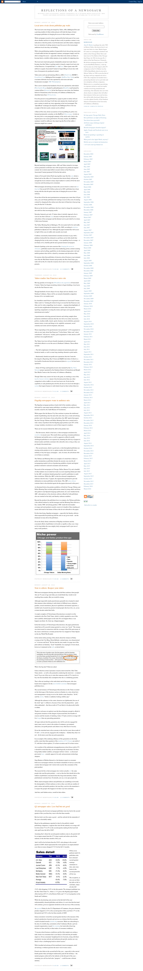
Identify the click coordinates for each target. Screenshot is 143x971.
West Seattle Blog (40, 88)
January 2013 (88, 395)
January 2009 (88, 273)
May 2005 (87, 167)
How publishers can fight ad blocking (95, 118)
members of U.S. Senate (65, 741)
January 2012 (88, 364)
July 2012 (87, 380)
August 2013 (88, 413)
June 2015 (87, 468)
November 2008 (89, 268)
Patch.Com (68, 75)
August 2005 (88, 174)
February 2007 (88, 215)
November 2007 (89, 238)
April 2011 (87, 342)
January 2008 (88, 243)
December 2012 (88, 392)
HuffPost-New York (67, 77)
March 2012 (87, 370)
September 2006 (89, 202)
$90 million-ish (58, 283)
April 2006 (87, 189)
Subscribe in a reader (90, 505)
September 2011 (89, 354)
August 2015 (88, 474)
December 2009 (88, 301)
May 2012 (87, 375)
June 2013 (87, 408)
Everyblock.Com (40, 77)
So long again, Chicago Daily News (94, 115)
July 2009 (87, 288)
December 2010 (88, 332)
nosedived (38, 435)
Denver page (68, 114)
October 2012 (88, 387)
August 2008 (88, 261)
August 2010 (88, 321)
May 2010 (87, 314)
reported (39, 908)
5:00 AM (55, 579)
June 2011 (87, 347)
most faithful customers (60, 684)
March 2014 (87, 430)
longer (39, 718)
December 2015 (88, 484)
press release (72, 481)
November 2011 (89, 359)
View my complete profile (93, 106)
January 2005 (88, 156)
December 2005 (88, 184)
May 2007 (87, 222)
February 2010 (88, 306)
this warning (56, 926)
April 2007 (87, 220)
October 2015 (88, 479)
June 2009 (87, 286)
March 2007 (87, 217)
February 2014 (88, 428)
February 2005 (88, 159)
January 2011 (88, 334)
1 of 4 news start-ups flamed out (93, 145)
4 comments (64, 579)
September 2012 (89, 385)
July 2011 (87, 349)
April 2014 (87, 433)
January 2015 (88, 456)
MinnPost (66, 88)
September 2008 (89, 263)
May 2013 (87, 405)
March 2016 (87, 489)
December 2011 (88, 362)
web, (53, 647)
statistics (75, 227)
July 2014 (87, 441)
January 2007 (88, 212)
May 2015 (87, 466)
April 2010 (87, 311)
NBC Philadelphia (54, 82)
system (37, 386)
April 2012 (87, 372)
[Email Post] (72, 269)
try (40, 733)
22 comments (65, 269)
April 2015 (87, 463)
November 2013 (89, 420)
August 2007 (88, 230)
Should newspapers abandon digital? (95, 127)
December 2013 (88, 423)
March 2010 (87, 309)
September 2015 (89, 476)
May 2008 (87, 253)
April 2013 (87, 403)
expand (69, 361)
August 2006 (88, 200)
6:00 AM (55, 269)
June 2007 (87, 225)
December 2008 (88, 271)
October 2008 (88, 266)
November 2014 (89, 451)
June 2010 (87, 316)
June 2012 (87, 377)
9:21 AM (55, 391)
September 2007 (89, 233)
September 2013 (89, 415)
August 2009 (88, 291)
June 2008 (87, 255)
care (52, 216)
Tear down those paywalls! (92, 120)
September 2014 (89, 446)
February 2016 (88, 486)
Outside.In (47, 90)
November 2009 (89, 299)
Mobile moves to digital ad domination (96, 142)
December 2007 (88, 240)
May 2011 (87, 344)
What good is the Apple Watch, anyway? (96, 139)
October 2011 (88, 357)
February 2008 (88, 245)
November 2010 (89, 329)
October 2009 (88, 296)
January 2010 (88, 304)
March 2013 (87, 400)
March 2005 (87, 161)
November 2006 (89, 207)
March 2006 (87, 187)
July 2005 (87, 172)
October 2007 (88, 235)
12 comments (65, 797)
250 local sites (51, 95)
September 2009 (89, 293)
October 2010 (88, 326)
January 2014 (88, 425)
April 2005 (87, 164)
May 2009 (87, 283)
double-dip (53, 921)
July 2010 (87, 319)
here (56, 66)
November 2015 (89, 481)
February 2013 (88, 397)
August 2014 (88, 443)
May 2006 (87, 192)
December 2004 (88, 154)
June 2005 (87, 169)
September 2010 (89, 324)
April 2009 (87, 281)
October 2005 (88, 179)
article (41, 697)
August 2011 (88, 352)
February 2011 (88, 337)
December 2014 (88, 453)
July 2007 (87, 227)
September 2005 (89, 177)
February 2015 (88, 458)
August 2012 (88, 382)
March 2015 (87, 461)
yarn (72, 176)
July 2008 (87, 258)
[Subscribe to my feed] (85, 501)
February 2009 (88, 276)
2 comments (64, 965)
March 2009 (87, 278)
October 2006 (88, 205)
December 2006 (88, 210)
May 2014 (87, 435)
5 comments (64, 391)
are (70, 771)
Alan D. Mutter (88, 45)
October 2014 (88, 448)
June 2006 (87, 194)
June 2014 (87, 438)
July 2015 (87, 471)
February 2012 (88, 367)
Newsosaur (88, 42)
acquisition (66, 283)
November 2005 (89, 182)
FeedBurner (100, 34)
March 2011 (87, 339)
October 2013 (88, 418)
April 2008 (87, 250)
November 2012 (89, 390)
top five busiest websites (42, 379)
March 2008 (87, 248)
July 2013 (87, 410)
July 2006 (87, 197)
